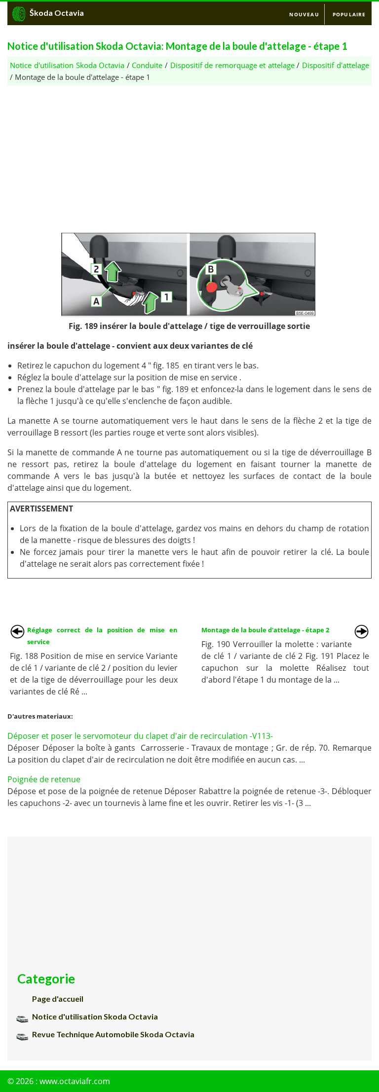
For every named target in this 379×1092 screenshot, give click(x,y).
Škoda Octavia (57, 12)
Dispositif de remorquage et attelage (232, 65)
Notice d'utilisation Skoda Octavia (67, 65)
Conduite (147, 65)
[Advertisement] (189, 154)
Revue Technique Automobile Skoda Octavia (113, 1034)
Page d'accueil (57, 998)
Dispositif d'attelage (335, 65)
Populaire (349, 14)
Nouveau (304, 14)
